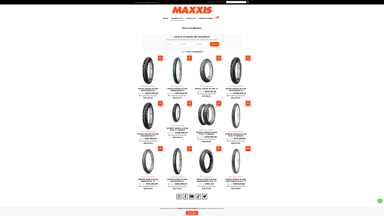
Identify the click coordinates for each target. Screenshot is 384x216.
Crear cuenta (211, 2)
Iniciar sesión (219, 2)
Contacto (191, 18)
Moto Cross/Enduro (148, 86)
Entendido (192, 213)
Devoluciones (206, 18)
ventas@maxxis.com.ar (151, 2)
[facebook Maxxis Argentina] (185, 196)
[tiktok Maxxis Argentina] (198, 196)
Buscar (214, 44)
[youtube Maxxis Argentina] (191, 196)
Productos (177, 18)
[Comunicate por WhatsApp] (380, 200)
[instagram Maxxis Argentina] (179, 196)
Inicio (165, 18)
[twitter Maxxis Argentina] (204, 196)
